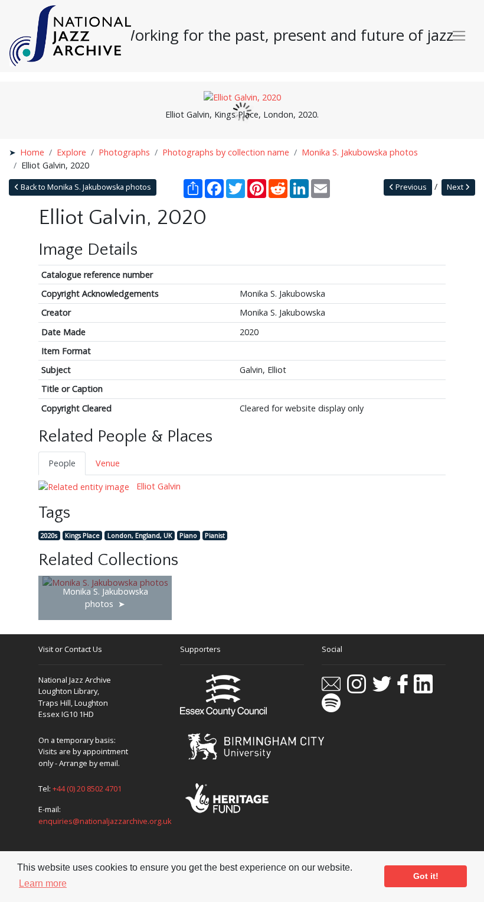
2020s (49, 535)
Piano (188, 535)
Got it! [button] (426, 876)
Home (32, 152)
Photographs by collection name (225, 152)
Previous (410, 187)
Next (456, 187)
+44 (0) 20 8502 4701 (87, 788)
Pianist (215, 535)
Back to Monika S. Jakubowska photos (85, 187)
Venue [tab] (108, 463)
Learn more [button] (43, 883)
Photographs (124, 152)
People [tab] (62, 463)
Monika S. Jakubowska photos (360, 152)
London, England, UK (139, 535)
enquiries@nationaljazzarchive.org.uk (105, 821)
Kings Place (82, 535)
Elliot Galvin (157, 486)
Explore (71, 152)
